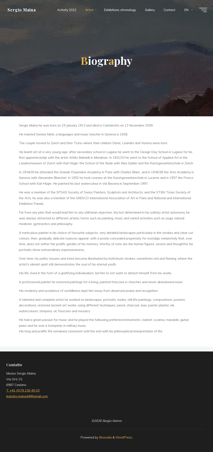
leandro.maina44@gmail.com (27, 396)
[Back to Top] (196, 435)
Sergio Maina (21, 9)
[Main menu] (203, 10)
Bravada (105, 437)
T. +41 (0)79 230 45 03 (23, 390)
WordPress (123, 437)
